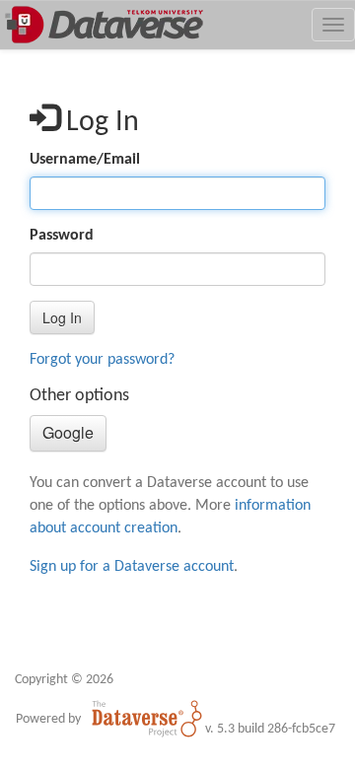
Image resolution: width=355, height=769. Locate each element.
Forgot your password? (102, 360)
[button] (62, 317)
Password (62, 236)
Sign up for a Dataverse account (132, 567)
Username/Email (85, 160)
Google (68, 432)
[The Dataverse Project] (147, 719)
